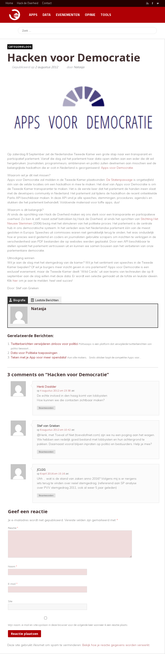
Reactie (13, 528)
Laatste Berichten (47, 300)
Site (10, 601)
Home (9, 3)
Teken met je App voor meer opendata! (38, 357)
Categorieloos (19, 46)
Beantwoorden (46, 408)
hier (15, 280)
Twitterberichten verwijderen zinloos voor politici (44, 344)
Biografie (19, 300)
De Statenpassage (119, 180)
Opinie (90, 14)
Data (47, 14)
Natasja (79, 67)
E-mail (12, 583)
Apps (33, 14)
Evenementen (68, 14)
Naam (12, 566)
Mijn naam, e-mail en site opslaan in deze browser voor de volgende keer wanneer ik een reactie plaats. (68, 624)
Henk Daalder (46, 386)
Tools (106, 14)
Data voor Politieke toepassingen (34, 353)
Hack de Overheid (27, 3)
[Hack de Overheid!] (14, 13)
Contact (47, 3)
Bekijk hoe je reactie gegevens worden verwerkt (115, 645)
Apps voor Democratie (117, 168)
